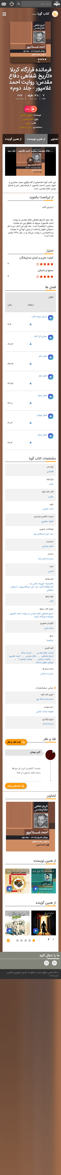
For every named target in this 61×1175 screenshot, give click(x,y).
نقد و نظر (50, 739)
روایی (27, 123)
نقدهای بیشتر (13, 786)
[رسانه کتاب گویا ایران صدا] (54, 964)
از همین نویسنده (36, 139)
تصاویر (54, 139)
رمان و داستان (25, 127)
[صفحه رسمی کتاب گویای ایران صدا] (46, 964)
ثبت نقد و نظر (14, 742)
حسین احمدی (26, 115)
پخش (27, 109)
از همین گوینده (13, 139)
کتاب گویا (40, 13)
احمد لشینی (28, 119)
